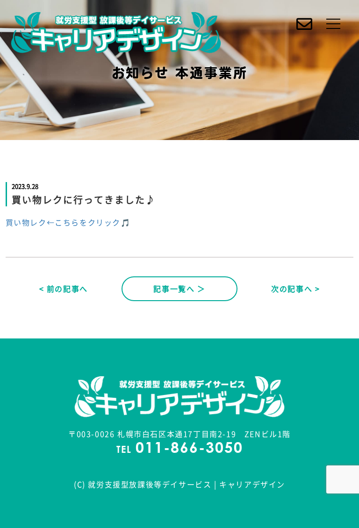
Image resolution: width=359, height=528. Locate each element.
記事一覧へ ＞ (179, 288)
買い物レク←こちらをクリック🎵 (68, 222)
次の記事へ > (295, 288)
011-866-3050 (189, 449)
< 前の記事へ (63, 288)
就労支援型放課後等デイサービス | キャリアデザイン (186, 484)
